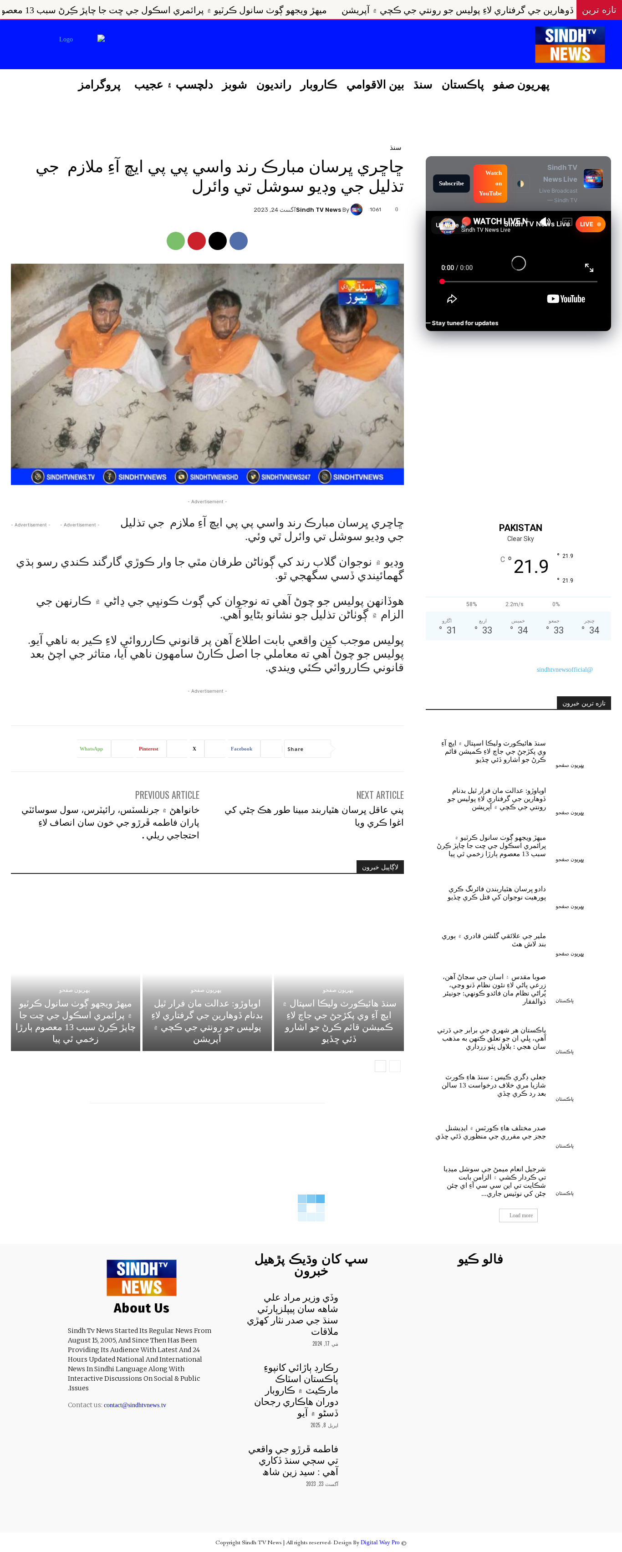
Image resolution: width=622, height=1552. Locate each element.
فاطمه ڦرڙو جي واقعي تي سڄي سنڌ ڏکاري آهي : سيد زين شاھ (293, 1460)
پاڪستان (565, 1000)
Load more (521, 1215)
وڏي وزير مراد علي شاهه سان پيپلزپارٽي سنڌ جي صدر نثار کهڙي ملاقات (292, 1314)
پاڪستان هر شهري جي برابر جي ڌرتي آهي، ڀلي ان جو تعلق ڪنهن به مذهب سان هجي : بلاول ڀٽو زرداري (491, 1038)
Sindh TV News (318, 210)
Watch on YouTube (490, 183)
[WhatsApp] (176, 241)
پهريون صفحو (338, 989)
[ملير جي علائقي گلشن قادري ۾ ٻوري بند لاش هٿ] (583, 938)
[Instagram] (162, 45)
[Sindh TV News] (358, 209)
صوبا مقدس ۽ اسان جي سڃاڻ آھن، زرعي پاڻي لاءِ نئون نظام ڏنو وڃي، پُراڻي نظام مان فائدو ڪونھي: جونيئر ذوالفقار (494, 989)
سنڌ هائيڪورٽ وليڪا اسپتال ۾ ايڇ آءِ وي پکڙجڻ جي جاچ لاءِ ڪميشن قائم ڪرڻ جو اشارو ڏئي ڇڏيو (493, 751)
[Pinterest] (197, 241)
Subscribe (451, 183)
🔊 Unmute (452, 225)
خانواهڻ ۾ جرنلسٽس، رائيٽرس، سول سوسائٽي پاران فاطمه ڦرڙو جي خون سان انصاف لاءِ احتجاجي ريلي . (110, 821)
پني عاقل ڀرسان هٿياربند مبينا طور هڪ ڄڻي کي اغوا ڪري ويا (314, 815)
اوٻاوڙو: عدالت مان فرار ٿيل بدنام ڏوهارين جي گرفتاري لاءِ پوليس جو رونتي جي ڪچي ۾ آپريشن (497, 799)
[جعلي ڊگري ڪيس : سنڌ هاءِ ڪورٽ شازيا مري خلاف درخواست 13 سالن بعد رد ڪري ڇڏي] (583, 1083)
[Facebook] (184, 45)
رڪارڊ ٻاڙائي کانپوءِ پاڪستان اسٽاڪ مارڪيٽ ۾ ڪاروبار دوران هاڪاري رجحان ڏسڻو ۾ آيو (296, 1390)
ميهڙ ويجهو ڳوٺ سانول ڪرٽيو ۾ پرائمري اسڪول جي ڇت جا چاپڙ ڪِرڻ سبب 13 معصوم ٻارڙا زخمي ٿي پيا (241, 10)
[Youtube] (116, 45)
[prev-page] (395, 1066)
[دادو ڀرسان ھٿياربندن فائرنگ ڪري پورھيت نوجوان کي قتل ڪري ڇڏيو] (583, 891)
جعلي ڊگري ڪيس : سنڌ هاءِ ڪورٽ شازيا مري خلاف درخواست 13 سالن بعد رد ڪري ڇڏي (494, 1085)
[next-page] (380, 1066)
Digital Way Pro (380, 1542)
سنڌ (396, 146)
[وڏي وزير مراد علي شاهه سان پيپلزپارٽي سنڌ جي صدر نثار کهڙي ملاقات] (363, 1304)
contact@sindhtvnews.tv (135, 1405)
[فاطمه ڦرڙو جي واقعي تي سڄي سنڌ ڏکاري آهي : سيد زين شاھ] (363, 1455)
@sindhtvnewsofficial (565, 669)
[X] (138, 45)
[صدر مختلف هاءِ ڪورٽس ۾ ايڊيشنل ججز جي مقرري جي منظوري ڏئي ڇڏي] (583, 1131)
